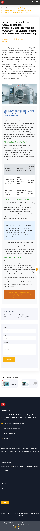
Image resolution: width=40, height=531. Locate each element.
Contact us (20, 515)
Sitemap (20, 529)
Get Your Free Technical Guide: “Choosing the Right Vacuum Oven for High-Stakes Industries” (19, 295)
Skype (30, 466)
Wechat (23, 466)
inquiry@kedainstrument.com (15, 423)
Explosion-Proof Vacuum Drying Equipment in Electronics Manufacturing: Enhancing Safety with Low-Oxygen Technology (18, 316)
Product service (18, 513)
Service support (34, 513)
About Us (9, 513)
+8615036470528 (15, 428)
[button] (3, 383)
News (7, 8)
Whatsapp (15, 466)
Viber (36, 466)
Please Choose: (5, 466)
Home (2, 8)
